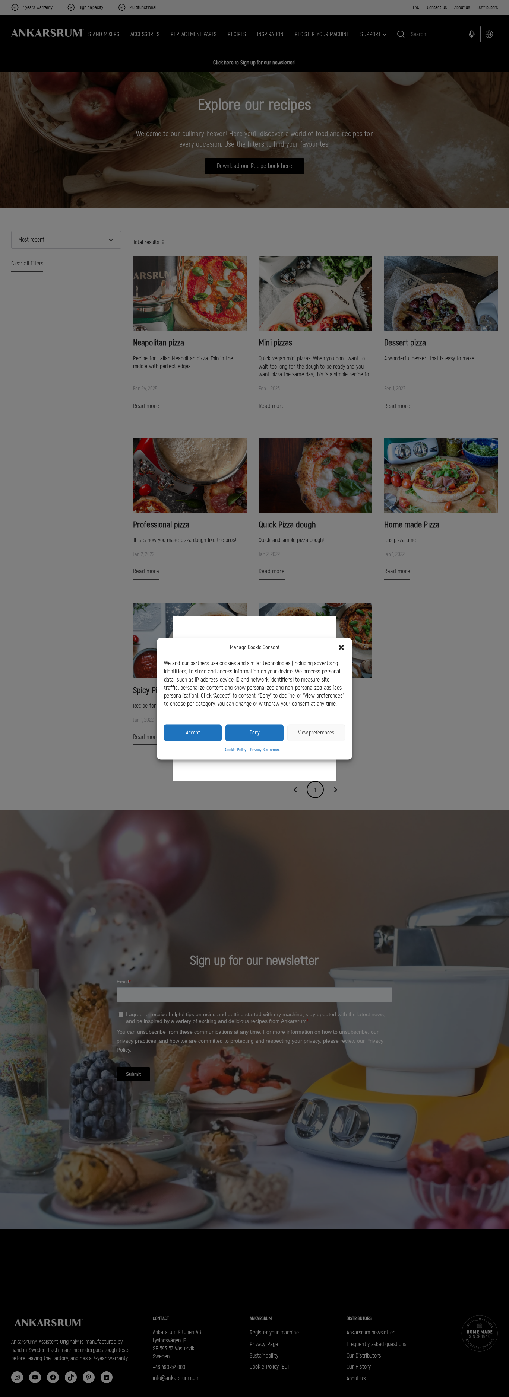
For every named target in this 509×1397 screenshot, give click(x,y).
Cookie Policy (235, 749)
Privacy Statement (265, 749)
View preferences (316, 732)
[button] (341, 647)
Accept (193, 732)
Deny (255, 732)
